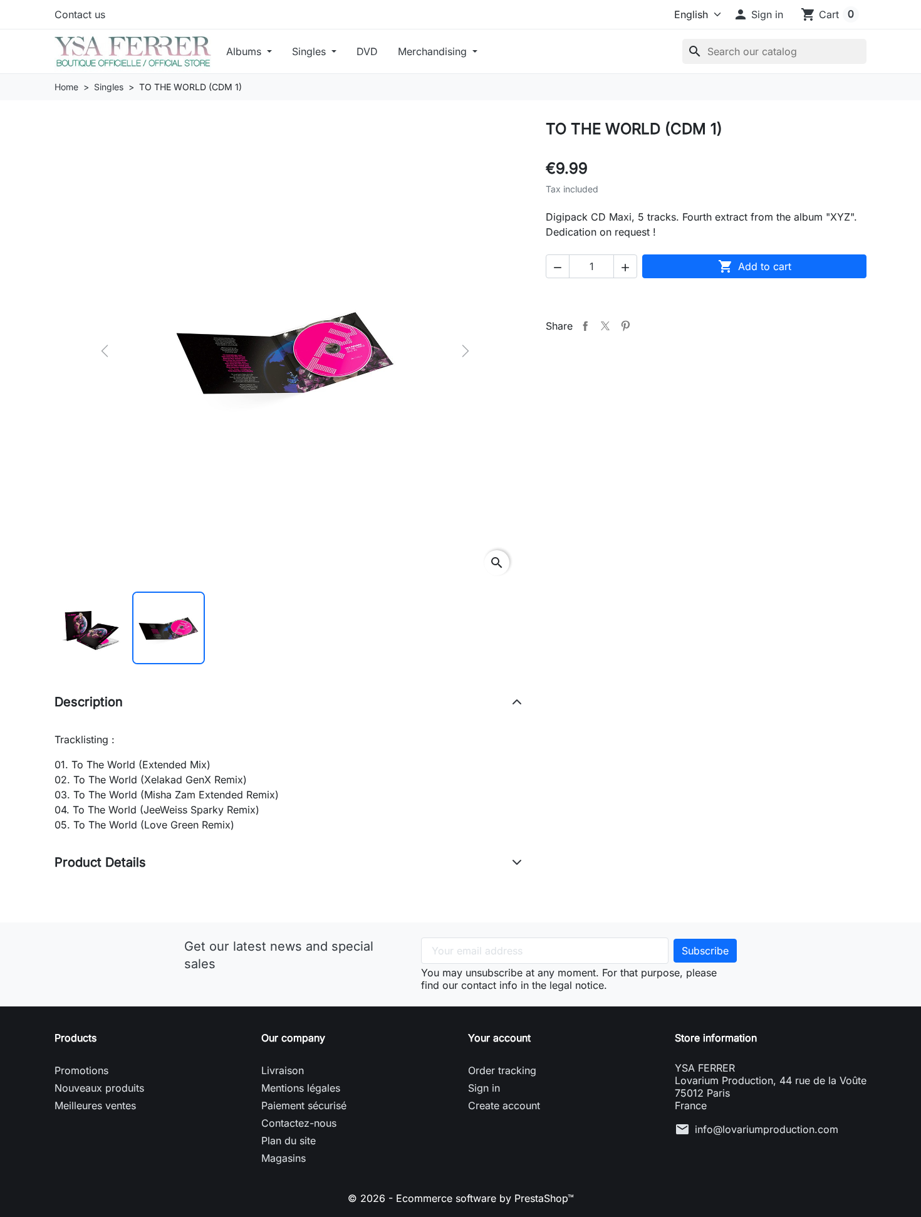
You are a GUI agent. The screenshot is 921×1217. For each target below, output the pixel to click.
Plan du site (288, 1140)
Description (89, 701)
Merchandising (434, 51)
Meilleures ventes (95, 1105)
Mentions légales (300, 1088)
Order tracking (502, 1070)
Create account (504, 1105)
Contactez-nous (298, 1123)
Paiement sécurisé (303, 1105)
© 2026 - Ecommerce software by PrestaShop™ (461, 1198)
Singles (310, 51)
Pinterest (625, 325)
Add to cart (754, 266)
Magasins (283, 1158)
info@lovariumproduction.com (766, 1129)
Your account (499, 1038)
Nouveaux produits (99, 1088)
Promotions (81, 1070)
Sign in (484, 1088)
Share (585, 325)
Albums (245, 51)
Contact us (80, 14)
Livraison (282, 1070)
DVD (367, 51)
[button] (758, 14)
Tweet (605, 325)
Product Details (100, 862)
